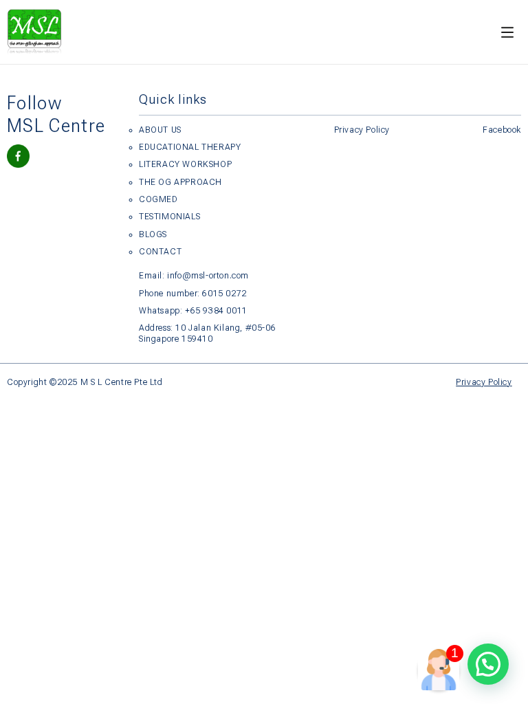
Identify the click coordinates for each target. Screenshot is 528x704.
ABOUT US (160, 130)
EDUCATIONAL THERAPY (190, 147)
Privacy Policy (362, 130)
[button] (488, 664)
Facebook (502, 130)
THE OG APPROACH (180, 182)
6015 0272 (224, 293)
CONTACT (160, 251)
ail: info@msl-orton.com (200, 275)
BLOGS (153, 234)
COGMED (158, 199)
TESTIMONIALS (169, 216)
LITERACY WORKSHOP (185, 164)
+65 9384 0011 (216, 311)
